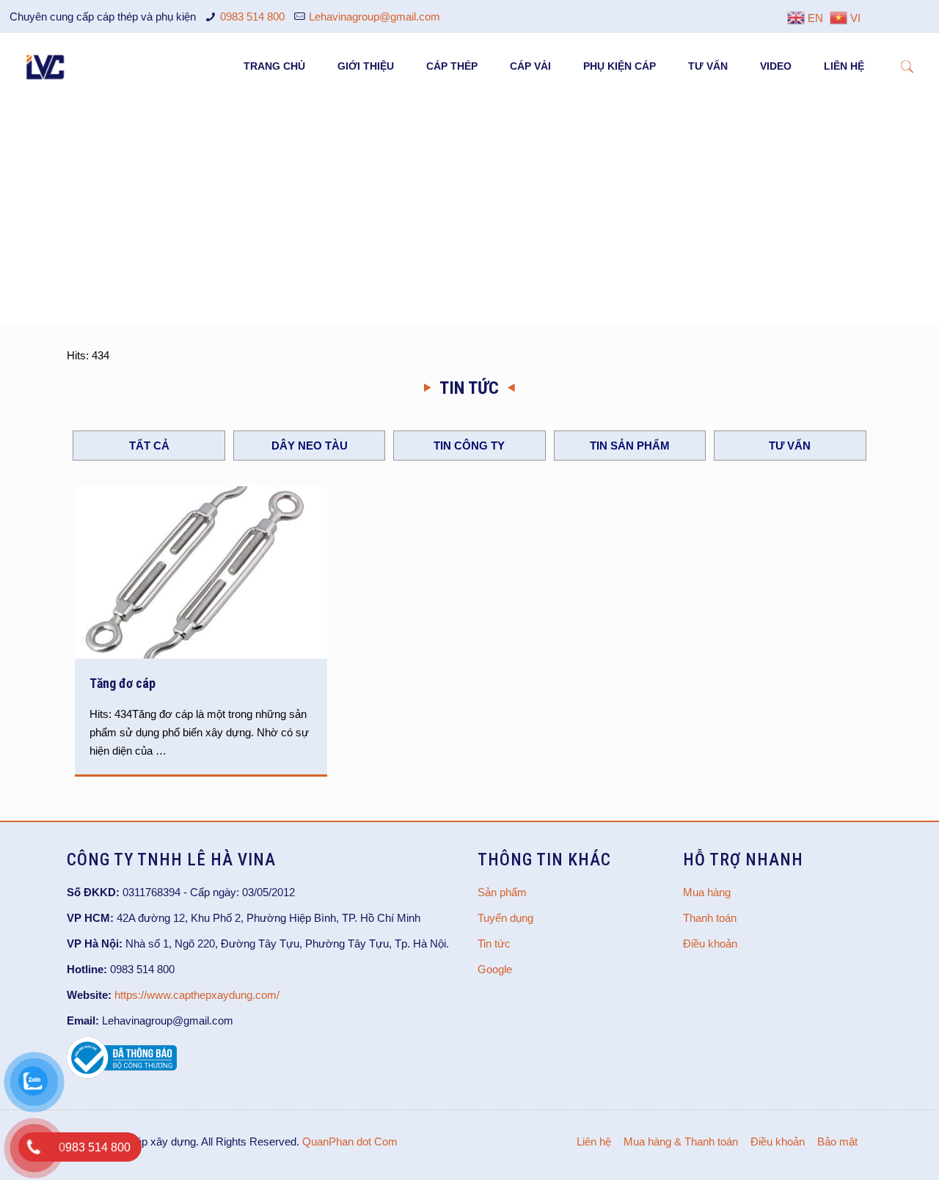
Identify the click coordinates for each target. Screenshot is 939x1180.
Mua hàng (707, 892)
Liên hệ (594, 1141)
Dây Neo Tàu (309, 445)
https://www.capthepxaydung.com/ (196, 995)
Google (495, 969)
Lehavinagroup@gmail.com (374, 16)
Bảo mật (837, 1141)
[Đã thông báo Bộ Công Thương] (122, 1075)
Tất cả (149, 445)
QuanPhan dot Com (350, 1141)
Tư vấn (790, 445)
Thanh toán (710, 918)
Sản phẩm (502, 892)
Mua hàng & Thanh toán (681, 1141)
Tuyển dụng (505, 918)
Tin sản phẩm (630, 445)
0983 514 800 (252, 16)
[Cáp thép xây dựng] (46, 66)
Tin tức (494, 943)
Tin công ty (469, 445)
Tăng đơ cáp (122, 683)
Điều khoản (710, 943)
